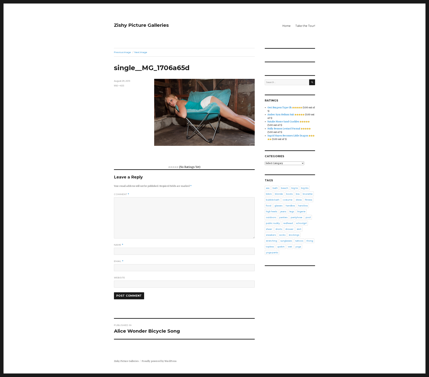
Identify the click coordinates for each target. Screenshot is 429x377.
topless (270, 246)
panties (283, 217)
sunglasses (286, 240)
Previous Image (122, 52)
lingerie (301, 211)
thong (310, 240)
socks (282, 235)
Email (119, 261)
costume (287, 199)
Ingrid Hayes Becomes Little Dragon (287, 135)
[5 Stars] (177, 167)
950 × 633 (119, 85)
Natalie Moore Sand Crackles (283, 121)
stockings (294, 235)
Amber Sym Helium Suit (280, 114)
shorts (278, 229)
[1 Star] (169, 167)
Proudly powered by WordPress (159, 361)
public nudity (273, 223)
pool (308, 217)
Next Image (140, 52)
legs (291, 211)
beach (284, 188)
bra (297, 194)
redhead (288, 223)
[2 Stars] (171, 167)
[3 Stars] (173, 167)
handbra (290, 205)
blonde (279, 194)
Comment (121, 194)
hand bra (303, 205)
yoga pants (272, 252)
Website (119, 277)
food (268, 205)
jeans (283, 211)
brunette (308, 194)
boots (289, 194)
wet (290, 246)
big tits (304, 188)
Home (286, 25)
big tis (294, 188)
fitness (308, 199)
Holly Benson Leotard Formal (283, 128)
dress (299, 199)
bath (275, 188)
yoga (298, 246)
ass (267, 188)
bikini (269, 194)
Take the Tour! (305, 25)
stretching (271, 240)
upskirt (281, 246)
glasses (278, 205)
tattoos (299, 240)
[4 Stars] (175, 167)
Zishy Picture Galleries (141, 25)
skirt (299, 229)
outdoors (271, 217)
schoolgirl (301, 223)
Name (118, 244)
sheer (269, 229)
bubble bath (272, 199)
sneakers (271, 235)
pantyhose (296, 217)
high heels (271, 211)
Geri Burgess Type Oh (279, 107)
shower (289, 229)
